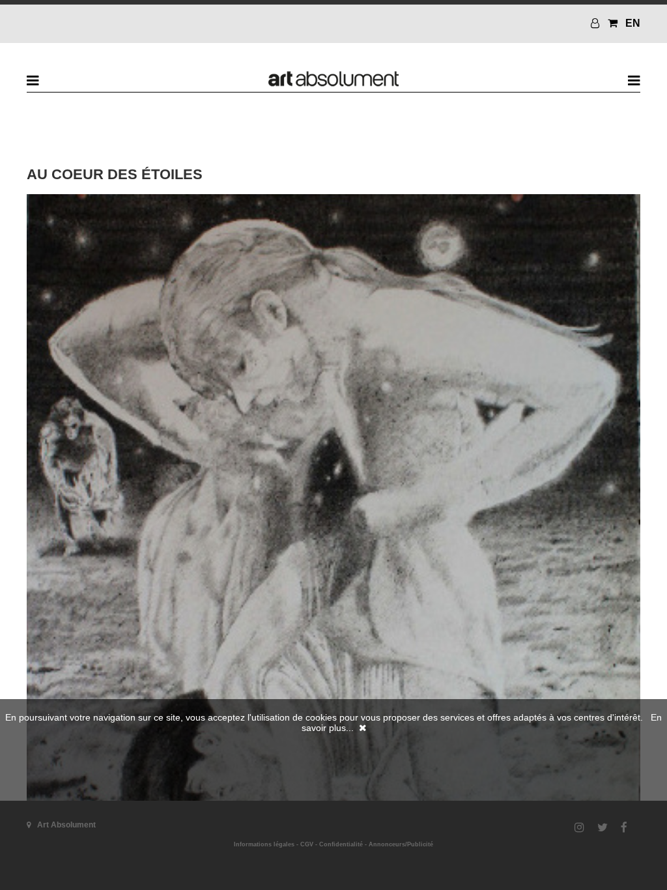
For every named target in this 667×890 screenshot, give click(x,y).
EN (632, 23)
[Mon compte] (597, 23)
